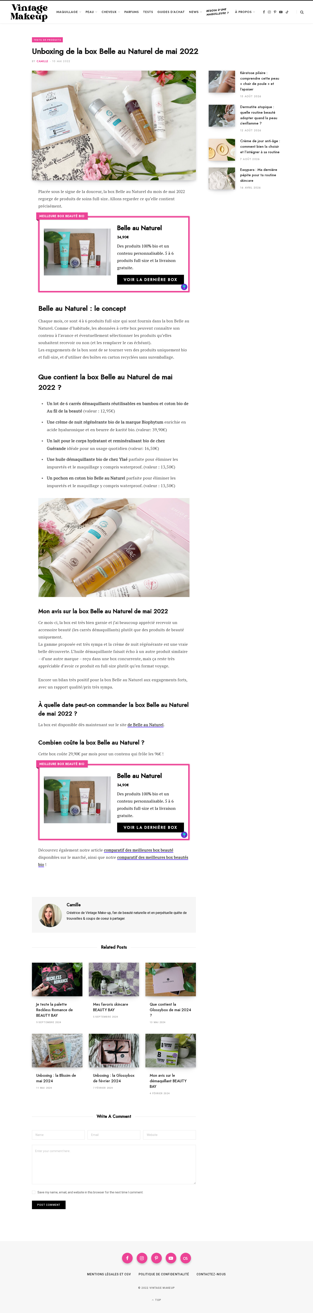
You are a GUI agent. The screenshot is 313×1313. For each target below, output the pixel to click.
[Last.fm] (185, 1258)
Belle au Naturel (139, 228)
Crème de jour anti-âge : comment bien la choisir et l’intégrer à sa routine (260, 146)
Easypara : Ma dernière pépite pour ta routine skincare (258, 175)
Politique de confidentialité (164, 1274)
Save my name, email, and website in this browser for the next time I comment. (90, 1192)
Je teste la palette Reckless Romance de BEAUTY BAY (54, 1010)
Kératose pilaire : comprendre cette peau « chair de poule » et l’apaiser (259, 81)
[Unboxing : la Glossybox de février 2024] (114, 1050)
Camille (42, 61)
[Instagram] (142, 1258)
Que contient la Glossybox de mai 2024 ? (170, 1010)
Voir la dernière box (150, 279)
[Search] (300, 12)
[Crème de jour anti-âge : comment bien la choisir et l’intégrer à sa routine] (224, 150)
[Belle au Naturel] (77, 254)
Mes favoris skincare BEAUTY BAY (110, 1007)
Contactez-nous (211, 1274)
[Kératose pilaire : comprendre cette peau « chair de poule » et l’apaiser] (224, 84)
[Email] (16, 226)
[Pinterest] (16, 214)
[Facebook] (16, 203)
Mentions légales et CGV (109, 1274)
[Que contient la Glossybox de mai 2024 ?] (170, 979)
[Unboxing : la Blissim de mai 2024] (57, 1050)
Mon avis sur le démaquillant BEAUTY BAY (168, 1081)
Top (157, 1300)
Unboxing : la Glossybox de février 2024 (113, 1078)
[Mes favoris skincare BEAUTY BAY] (114, 979)
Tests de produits (47, 40)
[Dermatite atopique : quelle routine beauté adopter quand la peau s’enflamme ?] (224, 118)
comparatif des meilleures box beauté (138, 850)
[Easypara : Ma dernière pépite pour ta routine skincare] (224, 179)
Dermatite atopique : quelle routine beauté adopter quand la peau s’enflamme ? (258, 115)
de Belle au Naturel (146, 724)
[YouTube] (171, 1258)
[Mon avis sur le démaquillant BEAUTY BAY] (170, 1050)
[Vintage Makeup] (29, 12)
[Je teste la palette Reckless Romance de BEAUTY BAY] (57, 979)
